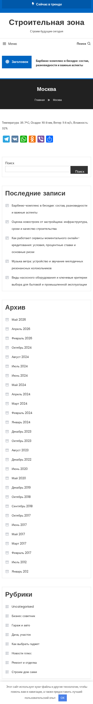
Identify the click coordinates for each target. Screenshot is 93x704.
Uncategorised (23, 606)
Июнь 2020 (20, 469)
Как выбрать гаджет (25, 644)
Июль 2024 (20, 366)
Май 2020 (19, 478)
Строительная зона (46, 23)
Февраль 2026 (22, 338)
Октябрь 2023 (21, 441)
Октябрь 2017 (21, 515)
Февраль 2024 (22, 413)
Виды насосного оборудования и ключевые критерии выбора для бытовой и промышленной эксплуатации (49, 281)
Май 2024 (19, 385)
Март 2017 (19, 543)
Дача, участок (21, 634)
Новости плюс (22, 653)
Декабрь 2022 (21, 459)
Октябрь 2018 (21, 497)
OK (63, 698)
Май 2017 (18, 534)
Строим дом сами (24, 672)
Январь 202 (20, 571)
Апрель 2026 (21, 329)
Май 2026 (19, 319)
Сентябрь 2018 (22, 506)
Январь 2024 (21, 422)
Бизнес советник (23, 616)
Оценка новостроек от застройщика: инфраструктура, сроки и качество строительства (50, 225)
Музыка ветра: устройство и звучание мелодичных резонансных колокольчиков (47, 264)
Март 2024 (19, 403)
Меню (12, 43)
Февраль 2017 (21, 553)
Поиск (81, 43)
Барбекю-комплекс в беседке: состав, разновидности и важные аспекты (61, 63)
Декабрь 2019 (21, 487)
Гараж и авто (21, 625)
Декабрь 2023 (21, 431)
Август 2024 (20, 357)
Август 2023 (20, 450)
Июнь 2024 (20, 375)
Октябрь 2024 (22, 347)
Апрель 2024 (21, 394)
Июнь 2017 (19, 525)
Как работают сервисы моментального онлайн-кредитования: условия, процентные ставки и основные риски (46, 245)
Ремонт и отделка (24, 662)
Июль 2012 (19, 562)
